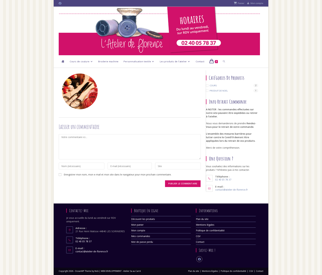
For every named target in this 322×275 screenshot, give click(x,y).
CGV (198, 236)
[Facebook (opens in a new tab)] (60, 3)
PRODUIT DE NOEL (219, 90)
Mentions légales (205, 224)
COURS (213, 85)
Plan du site (202, 219)
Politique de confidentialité (210, 230)
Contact (200, 241)
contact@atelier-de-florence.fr (231, 189)
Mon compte (138, 230)
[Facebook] (199, 259)
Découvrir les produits (143, 219)
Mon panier (137, 224)
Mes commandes (140, 236)
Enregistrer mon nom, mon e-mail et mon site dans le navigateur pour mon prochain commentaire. (117, 174)
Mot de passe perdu (142, 241)
